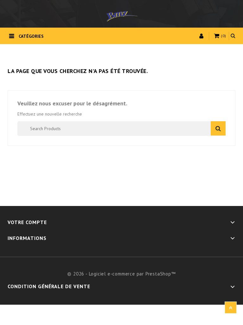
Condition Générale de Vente (49, 286)
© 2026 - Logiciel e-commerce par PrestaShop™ (121, 274)
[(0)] (217, 36)
